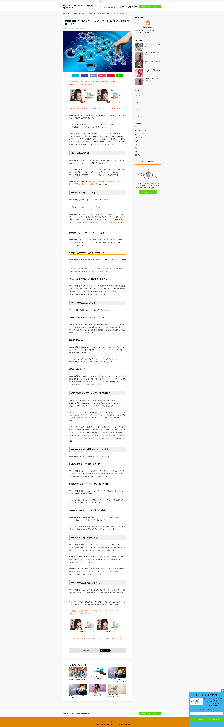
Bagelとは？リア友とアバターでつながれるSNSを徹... (97, 677)
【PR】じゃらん (86, 109)
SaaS (136, 109)
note (136, 106)
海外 (136, 151)
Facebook (138, 95)
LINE (136, 102)
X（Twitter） (139, 123)
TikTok (137, 116)
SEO (136, 113)
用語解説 (137, 155)
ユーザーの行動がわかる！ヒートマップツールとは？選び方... (116, 680)
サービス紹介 (70, 28)
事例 (136, 148)
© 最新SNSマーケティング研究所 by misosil (106, 724)
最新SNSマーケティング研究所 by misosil (78, 6)
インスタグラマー (140, 130)
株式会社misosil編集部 (80, 28)
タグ (136, 141)
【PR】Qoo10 (105, 109)
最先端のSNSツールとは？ (149, 6)
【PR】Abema (116, 109)
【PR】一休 (96, 109)
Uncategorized (140, 120)
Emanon (127, 724)
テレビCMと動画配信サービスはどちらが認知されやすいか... (77, 678)
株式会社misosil (148, 27)
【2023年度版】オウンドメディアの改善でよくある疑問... (97, 694)
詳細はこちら (148, 192)
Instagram (138, 99)
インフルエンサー (140, 134)
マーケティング (140, 144)
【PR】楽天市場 (74, 109)
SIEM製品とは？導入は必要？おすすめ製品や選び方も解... (78, 696)
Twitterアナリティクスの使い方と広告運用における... (116, 695)
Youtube (137, 127)
